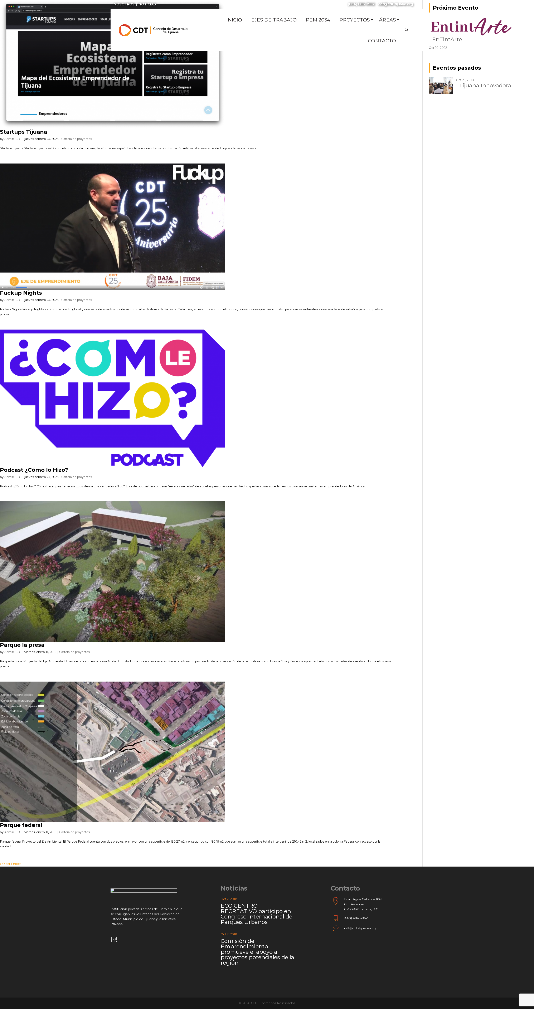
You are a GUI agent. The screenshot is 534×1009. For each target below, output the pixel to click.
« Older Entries (10, 864)
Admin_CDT (13, 139)
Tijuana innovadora (485, 85)
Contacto (382, 41)
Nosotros (124, 4)
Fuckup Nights (21, 292)
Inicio (234, 20)
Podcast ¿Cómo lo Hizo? (34, 470)
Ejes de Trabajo (274, 20)
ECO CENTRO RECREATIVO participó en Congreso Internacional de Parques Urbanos (256, 913)
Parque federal (21, 825)
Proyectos (354, 20)
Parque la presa (22, 645)
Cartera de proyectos (76, 139)
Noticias (147, 4)
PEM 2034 (318, 20)
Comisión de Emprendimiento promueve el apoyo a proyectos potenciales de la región (257, 952)
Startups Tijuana (23, 131)
